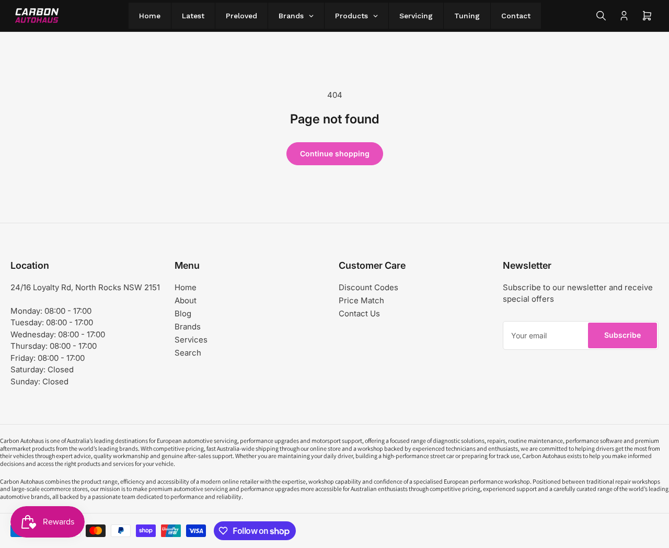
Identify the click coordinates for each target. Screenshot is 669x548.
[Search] (601, 15)
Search (188, 353)
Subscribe (622, 334)
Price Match (361, 300)
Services (191, 340)
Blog (183, 313)
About (186, 300)
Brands (188, 327)
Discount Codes (368, 287)
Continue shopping (335, 153)
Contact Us (359, 313)
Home (186, 287)
